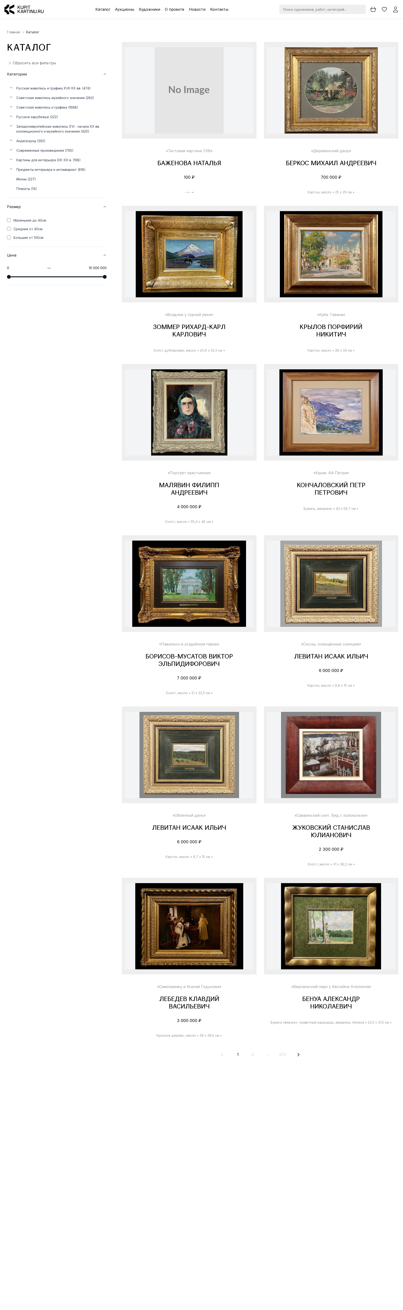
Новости (197, 9)
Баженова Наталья (189, 164)
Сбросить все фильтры (34, 63)
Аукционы (124, 9)
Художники (149, 9)
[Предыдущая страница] (222, 1054)
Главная (13, 32)
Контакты (219, 9)
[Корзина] (373, 9)
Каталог (102, 9)
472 (282, 1054)
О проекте (174, 9)
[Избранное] (384, 9)
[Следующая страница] (298, 1054)
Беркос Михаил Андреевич (331, 164)
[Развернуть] (11, 87)
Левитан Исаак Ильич (331, 657)
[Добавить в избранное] (246, 55)
